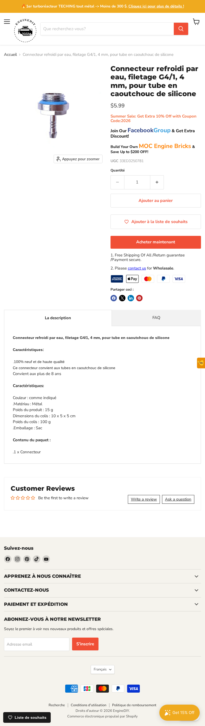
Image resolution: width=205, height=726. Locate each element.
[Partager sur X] (122, 298)
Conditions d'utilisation (88, 705)
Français (100, 669)
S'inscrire (85, 644)
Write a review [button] (144, 499)
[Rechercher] (181, 29)
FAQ (156, 317)
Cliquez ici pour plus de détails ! (156, 6)
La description (58, 318)
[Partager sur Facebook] (114, 298)
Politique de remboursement (134, 705)
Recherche (57, 705)
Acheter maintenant (155, 242)
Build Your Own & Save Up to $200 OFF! (153, 149)
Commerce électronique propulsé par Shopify (102, 716)
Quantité (118, 171)
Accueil (10, 54)
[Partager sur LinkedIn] (131, 298)
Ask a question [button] (178, 499)
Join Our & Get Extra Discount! (153, 133)
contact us (137, 268)
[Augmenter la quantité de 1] (157, 182)
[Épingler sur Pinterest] (139, 298)
